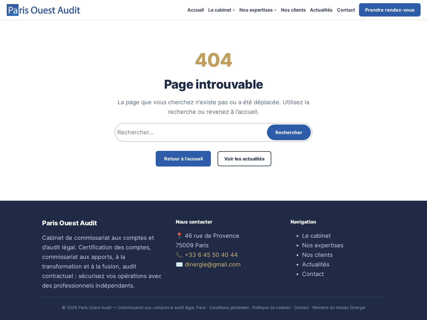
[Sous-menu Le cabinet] (233, 9)
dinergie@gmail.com (213, 264)
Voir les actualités (244, 159)
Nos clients (317, 254)
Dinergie (357, 307)
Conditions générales (229, 307)
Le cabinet (316, 235)
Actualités (315, 264)
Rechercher (288, 132)
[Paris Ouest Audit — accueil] (43, 9)
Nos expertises (322, 245)
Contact (313, 273)
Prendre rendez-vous (390, 10)
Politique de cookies (271, 307)
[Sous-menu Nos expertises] (275, 9)
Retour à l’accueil (183, 159)
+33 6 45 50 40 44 (211, 254)
